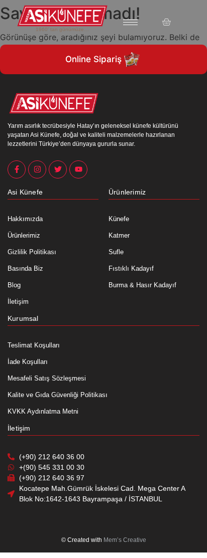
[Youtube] (78, 169)
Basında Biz (25, 268)
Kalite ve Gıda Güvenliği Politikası (58, 395)
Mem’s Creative (125, 539)
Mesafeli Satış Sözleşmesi (47, 378)
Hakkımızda (25, 219)
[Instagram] (37, 169)
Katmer (119, 235)
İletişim (18, 301)
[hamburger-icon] (130, 22)
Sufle (116, 252)
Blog (14, 285)
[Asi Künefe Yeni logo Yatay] (62, 16)
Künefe (119, 219)
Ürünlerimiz (24, 235)
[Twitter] (58, 169)
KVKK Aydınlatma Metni (43, 411)
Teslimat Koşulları (34, 345)
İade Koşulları (28, 361)
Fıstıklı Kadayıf (131, 268)
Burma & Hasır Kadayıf (142, 285)
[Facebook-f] (17, 169)
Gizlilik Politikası (32, 252)
